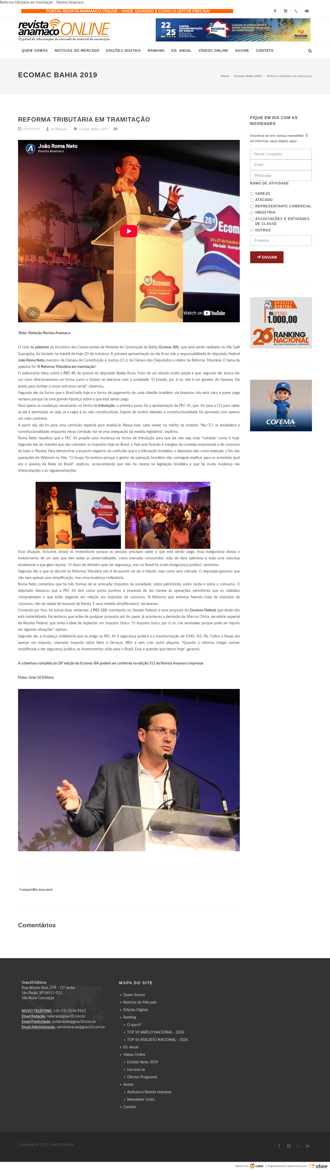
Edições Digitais (135, 1010)
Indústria (265, 212)
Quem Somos (134, 995)
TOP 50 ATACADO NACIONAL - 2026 (157, 1040)
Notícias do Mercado (140, 1002)
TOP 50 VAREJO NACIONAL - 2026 (155, 1032)
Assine (128, 1085)
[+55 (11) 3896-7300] (296, 11)
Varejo (262, 194)
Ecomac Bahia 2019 (248, 76)
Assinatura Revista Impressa (149, 1092)
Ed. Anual (130, 1047)
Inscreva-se (136, 1070)
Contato (129, 1107)
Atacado (264, 200)
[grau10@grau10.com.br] (307, 11)
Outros (263, 230)
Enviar (269, 257)
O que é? (134, 1025)
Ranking (129, 1017)
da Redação (59, 129)
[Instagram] (285, 11)
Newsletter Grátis (141, 1099)
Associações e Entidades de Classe (282, 221)
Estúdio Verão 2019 (142, 1062)
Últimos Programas (142, 1077)
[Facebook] (275, 11)
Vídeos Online (134, 1055)
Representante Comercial (283, 206)
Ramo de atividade (269, 183)
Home (225, 76)
